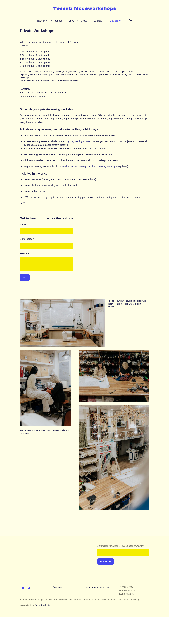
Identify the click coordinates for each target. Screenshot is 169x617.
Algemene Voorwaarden (97, 587)
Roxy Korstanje (42, 605)
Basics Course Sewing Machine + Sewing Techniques (90, 166)
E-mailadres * (27, 239)
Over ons (57, 587)
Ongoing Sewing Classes (78, 141)
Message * (25, 253)
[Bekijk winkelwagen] (130, 20)
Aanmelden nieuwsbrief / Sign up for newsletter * (121, 546)
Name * (24, 224)
